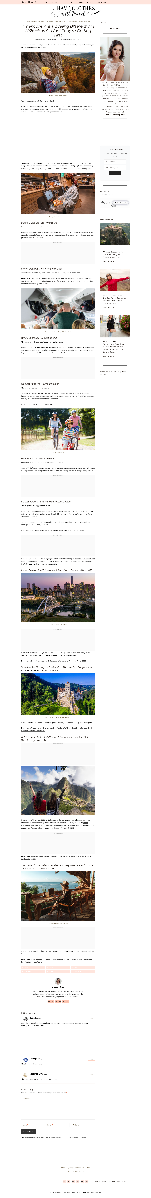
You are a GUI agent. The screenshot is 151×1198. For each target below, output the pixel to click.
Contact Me (67, 2)
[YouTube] (32, 2)
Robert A (34, 1018)
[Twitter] (26, 2)
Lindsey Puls (41, 39)
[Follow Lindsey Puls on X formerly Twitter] (52, 1001)
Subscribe (115, 173)
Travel (118, 249)
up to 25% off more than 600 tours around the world (60, 825)
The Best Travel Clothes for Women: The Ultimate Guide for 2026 (114, 300)
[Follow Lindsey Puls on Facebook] (49, 1001)
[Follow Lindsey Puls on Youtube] (59, 1001)
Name (25, 1125)
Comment (26, 1099)
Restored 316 (96, 1192)
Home (45, 2)
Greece (111, 249)
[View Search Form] (129, 2)
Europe (105, 249)
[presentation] (115, 234)
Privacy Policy (102, 2)
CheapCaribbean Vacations (76, 106)
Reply (91, 1018)
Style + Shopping (109, 295)
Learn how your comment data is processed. (69, 1137)
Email (50, 1125)
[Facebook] (22, 2)
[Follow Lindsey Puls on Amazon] (67, 1001)
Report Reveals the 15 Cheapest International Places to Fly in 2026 (58, 661)
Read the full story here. (115, 115)
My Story (54, 2)
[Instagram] (29, 2)
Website (76, 1125)
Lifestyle (34, 22)
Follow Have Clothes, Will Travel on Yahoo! (111, 1181)
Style (69, 1171)
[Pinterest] (35, 2)
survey (29, 106)
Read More (108, 261)
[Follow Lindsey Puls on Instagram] (56, 1001)
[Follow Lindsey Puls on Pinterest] (63, 1001)
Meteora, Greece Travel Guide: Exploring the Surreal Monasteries (113, 254)
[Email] (86, 1181)
